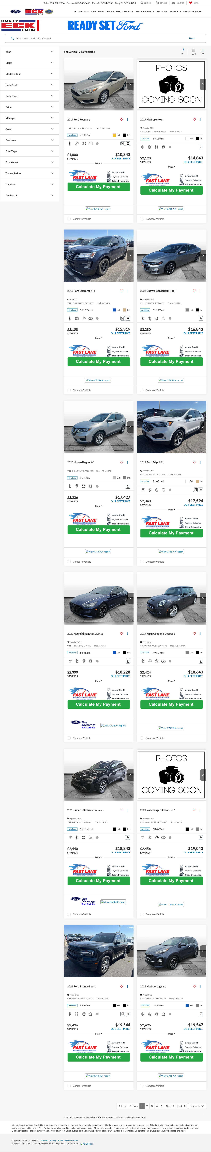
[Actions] (127, 120)
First (123, 1105)
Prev (134, 1105)
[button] (130, 84)
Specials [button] (83, 11)
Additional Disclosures (68, 1140)
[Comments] (122, 143)
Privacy (53, 1140)
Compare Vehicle (82, 218)
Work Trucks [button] (106, 11)
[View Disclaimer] (97, 143)
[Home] (75, 11)
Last (180, 1105)
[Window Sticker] (128, 143)
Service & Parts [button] (145, 11)
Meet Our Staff (192, 11)
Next (169, 1105)
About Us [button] (161, 11)
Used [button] (119, 11)
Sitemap (44, 1140)
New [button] (93, 11)
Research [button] (175, 11)
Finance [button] (128, 11)
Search (192, 38)
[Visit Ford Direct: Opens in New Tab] (87, 1144)
